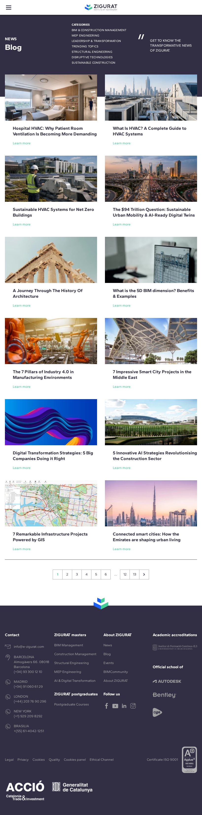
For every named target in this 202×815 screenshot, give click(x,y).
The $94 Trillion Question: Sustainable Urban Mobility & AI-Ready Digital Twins (154, 212)
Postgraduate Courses (71, 704)
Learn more (22, 143)
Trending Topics (85, 46)
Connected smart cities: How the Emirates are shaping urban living (147, 536)
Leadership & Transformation (96, 41)
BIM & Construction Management (99, 30)
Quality (54, 760)
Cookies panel (75, 760)
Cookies (39, 760)
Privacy (23, 760)
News (107, 645)
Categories (81, 24)
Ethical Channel (102, 760)
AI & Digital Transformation (75, 681)
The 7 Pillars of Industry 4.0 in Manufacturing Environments (43, 374)
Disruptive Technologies (92, 57)
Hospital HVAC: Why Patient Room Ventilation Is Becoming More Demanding (55, 131)
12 (125, 574)
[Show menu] (8, 7)
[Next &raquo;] (144, 574)
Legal (9, 760)
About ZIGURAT (115, 681)
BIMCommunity (115, 672)
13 (134, 574)
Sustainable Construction (94, 62)
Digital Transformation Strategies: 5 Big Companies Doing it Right (53, 455)
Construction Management (75, 654)
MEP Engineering (86, 35)
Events (108, 663)
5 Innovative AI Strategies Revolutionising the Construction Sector (155, 455)
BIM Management (68, 645)
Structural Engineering (92, 52)
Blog (107, 654)
